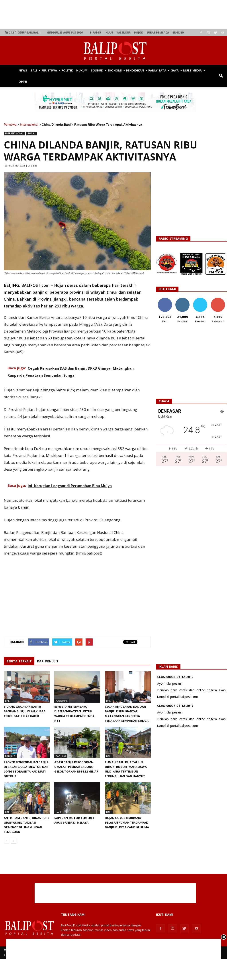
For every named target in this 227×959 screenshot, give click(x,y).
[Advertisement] (115, 15)
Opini (23, 81)
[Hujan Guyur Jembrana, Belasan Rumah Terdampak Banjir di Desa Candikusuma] (128, 798)
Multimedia (192, 70)
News (23, 70)
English (178, 32)
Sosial (32, 133)
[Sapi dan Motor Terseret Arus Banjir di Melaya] (77, 798)
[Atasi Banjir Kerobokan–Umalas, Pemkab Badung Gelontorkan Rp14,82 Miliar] (77, 742)
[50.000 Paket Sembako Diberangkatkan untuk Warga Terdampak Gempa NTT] (77, 687)
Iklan (109, 32)
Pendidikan (135, 70)
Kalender (123, 32)
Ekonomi (115, 70)
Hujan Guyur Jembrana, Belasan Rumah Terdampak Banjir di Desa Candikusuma (127, 822)
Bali (34, 70)
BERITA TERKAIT (19, 661)
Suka (164, 299)
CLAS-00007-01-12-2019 (175, 700)
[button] (220, 76)
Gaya (175, 70)
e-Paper (95, 32)
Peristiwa (49, 70)
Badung (10, 756)
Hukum (81, 70)
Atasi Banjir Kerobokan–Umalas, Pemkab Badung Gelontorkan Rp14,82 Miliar (76, 766)
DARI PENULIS (47, 661)
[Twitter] (215, 32)
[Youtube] (222, 32)
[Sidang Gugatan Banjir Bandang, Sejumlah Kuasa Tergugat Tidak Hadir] (27, 687)
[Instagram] (208, 32)
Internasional (29, 124)
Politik (67, 70)
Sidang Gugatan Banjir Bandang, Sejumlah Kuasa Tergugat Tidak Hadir (24, 711)
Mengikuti (182, 299)
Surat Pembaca (158, 32)
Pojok (138, 32)
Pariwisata (157, 70)
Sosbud (97, 70)
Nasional (62, 700)
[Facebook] (201, 32)
